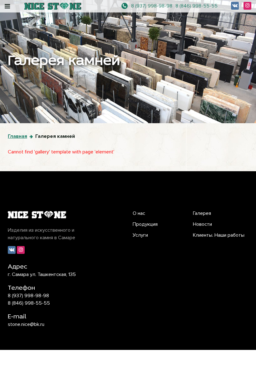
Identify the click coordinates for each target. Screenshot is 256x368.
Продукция (145, 224)
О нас (139, 213)
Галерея (202, 213)
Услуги (140, 235)
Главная (17, 136)
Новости (202, 224)
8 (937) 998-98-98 (151, 6)
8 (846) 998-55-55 (196, 6)
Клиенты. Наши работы (218, 235)
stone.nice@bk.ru (26, 324)
